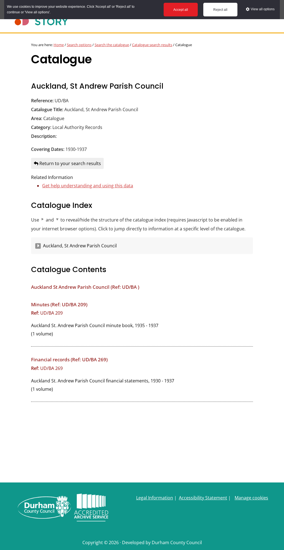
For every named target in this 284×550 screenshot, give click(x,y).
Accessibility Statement (203, 498)
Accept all (180, 10)
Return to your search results (69, 163)
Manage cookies (251, 497)
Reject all (220, 10)
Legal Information (154, 498)
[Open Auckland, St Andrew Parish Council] (38, 246)
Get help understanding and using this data (87, 186)
